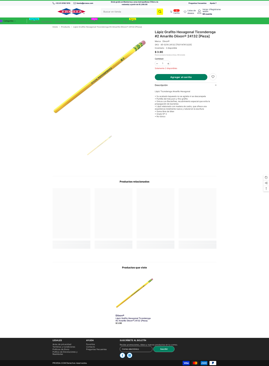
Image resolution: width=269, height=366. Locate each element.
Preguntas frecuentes (198, 3)
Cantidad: (159, 59)
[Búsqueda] (132, 12)
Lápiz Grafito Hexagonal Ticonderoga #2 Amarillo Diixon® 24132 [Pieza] (133, 319)
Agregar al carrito (181, 77)
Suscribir (164, 349)
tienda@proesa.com (84, 3)
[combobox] (129, 12)
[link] (212, 76)
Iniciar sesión (205, 10)
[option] (100, 77)
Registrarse (215, 9)
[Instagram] (129, 355)
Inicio (55, 27)
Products (65, 27)
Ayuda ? (213, 3)
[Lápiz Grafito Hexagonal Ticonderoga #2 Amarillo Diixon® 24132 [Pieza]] (134, 293)
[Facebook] (122, 355)
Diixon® (166, 41)
